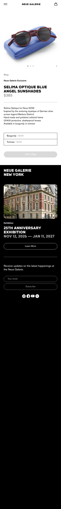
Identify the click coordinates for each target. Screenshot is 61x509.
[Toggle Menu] (5, 4)
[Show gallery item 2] (30, 66)
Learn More (30, 246)
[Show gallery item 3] (33, 66)
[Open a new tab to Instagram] (24, 296)
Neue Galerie (31, 4)
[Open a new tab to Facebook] (28, 296)
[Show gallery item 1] (27, 66)
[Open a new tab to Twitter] (37, 296)
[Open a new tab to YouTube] (33, 296)
